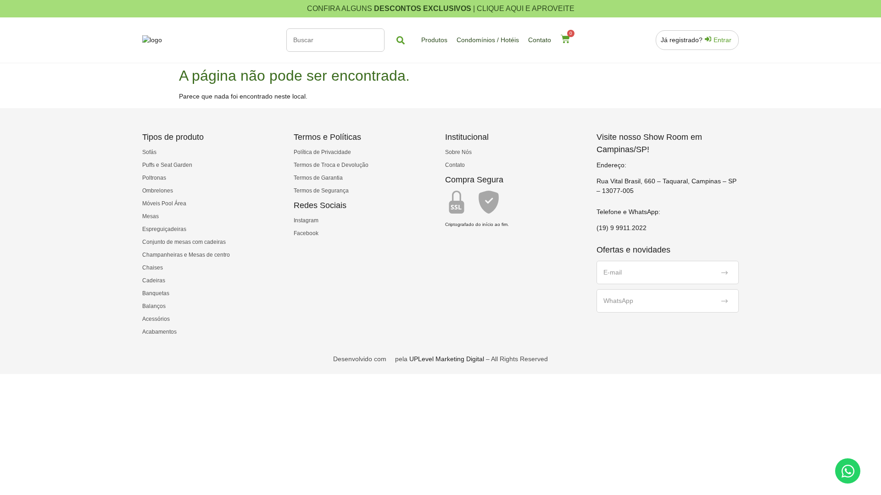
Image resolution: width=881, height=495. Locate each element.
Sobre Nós (458, 152)
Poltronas (154, 178)
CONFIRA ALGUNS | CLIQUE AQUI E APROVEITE (440, 8)
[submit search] (400, 40)
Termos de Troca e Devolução (331, 165)
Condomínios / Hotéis (488, 40)
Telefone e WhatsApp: (628, 211)
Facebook (306, 233)
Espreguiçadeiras (164, 229)
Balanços (154, 306)
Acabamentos (159, 332)
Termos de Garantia (318, 178)
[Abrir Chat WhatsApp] (847, 471)
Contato (539, 40)
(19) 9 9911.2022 (622, 227)
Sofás (149, 152)
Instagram (306, 220)
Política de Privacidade (322, 152)
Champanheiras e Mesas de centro (186, 255)
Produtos (434, 40)
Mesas (150, 216)
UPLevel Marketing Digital (446, 359)
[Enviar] (724, 272)
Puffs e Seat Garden (167, 165)
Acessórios (156, 319)
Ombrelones (157, 190)
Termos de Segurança (321, 190)
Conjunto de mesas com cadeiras (184, 242)
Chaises (152, 267)
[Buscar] (335, 40)
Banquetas (155, 293)
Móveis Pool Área (164, 203)
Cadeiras (153, 280)
